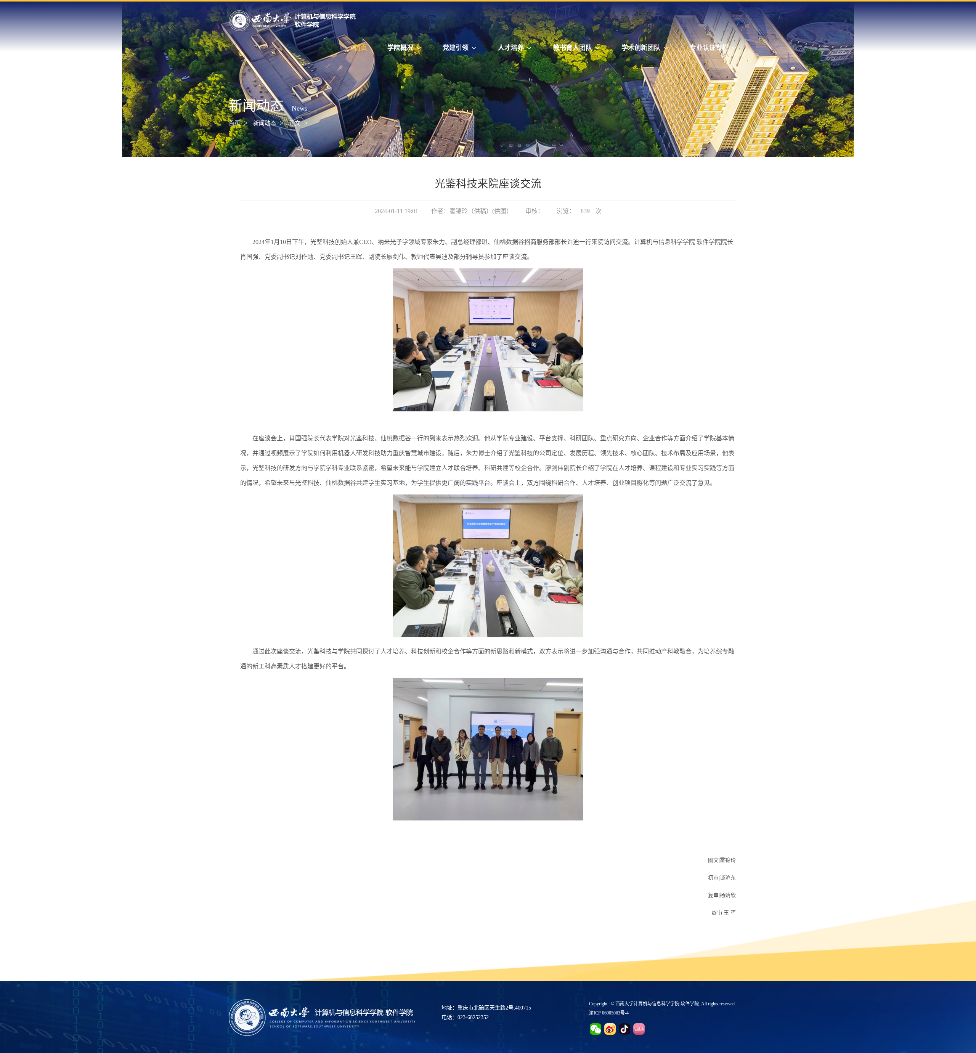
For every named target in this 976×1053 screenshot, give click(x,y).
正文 (294, 123)
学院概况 (400, 47)
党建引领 (456, 47)
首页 (360, 47)
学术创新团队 (640, 47)
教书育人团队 (572, 47)
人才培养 (511, 47)
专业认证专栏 (709, 47)
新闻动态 (264, 123)
